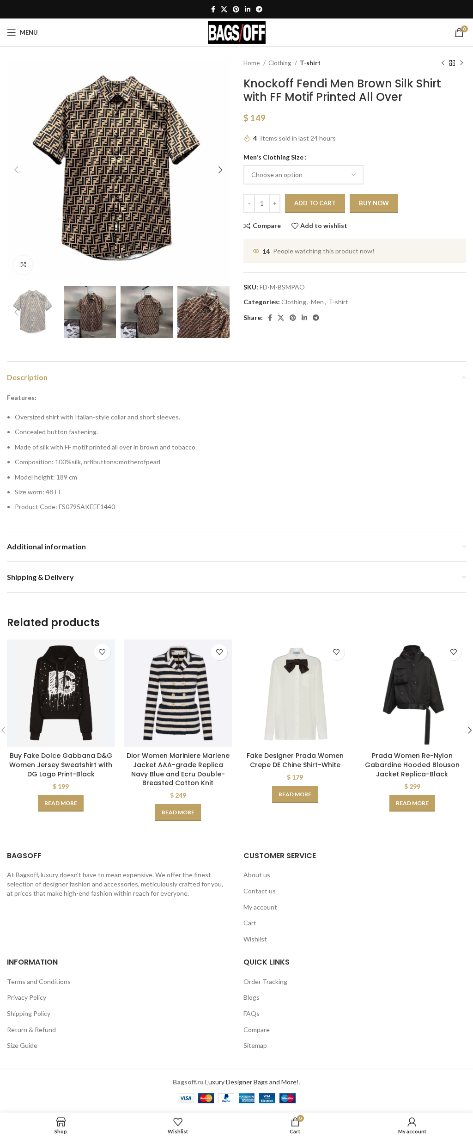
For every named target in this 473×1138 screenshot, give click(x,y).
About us (256, 875)
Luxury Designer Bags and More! (252, 1082)
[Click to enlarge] (23, 265)
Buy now (374, 203)
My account (260, 907)
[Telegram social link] (259, 9)
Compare (256, 1029)
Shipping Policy (28, 1013)
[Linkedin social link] (247, 9)
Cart (249, 923)
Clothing (280, 63)
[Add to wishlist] (102, 652)
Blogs (251, 997)
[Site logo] (237, 32)
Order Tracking (265, 981)
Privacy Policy (26, 997)
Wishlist (255, 939)
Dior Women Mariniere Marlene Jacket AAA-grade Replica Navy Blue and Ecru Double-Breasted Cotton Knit (178, 769)
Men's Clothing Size (273, 157)
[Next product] (461, 63)
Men (317, 302)
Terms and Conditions (39, 981)
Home (252, 63)
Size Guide (22, 1045)
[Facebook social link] (213, 9)
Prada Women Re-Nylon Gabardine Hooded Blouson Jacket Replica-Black (412, 764)
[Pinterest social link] (236, 9)
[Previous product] (443, 63)
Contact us (259, 891)
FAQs (251, 1013)
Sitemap (255, 1045)
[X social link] (224, 9)
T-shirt (310, 63)
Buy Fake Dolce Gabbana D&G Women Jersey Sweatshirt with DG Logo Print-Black (60, 764)
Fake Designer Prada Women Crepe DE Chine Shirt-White (295, 760)
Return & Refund (31, 1029)
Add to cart (315, 203)
